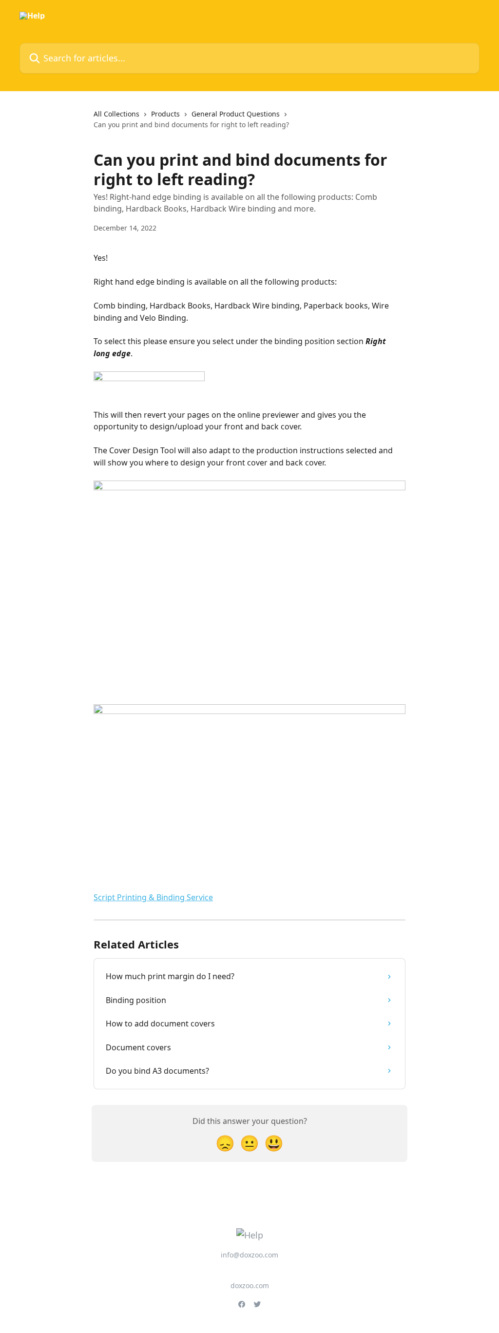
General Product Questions (236, 113)
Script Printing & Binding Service (153, 897)
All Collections (116, 113)
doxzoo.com (249, 1285)
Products (165, 113)
